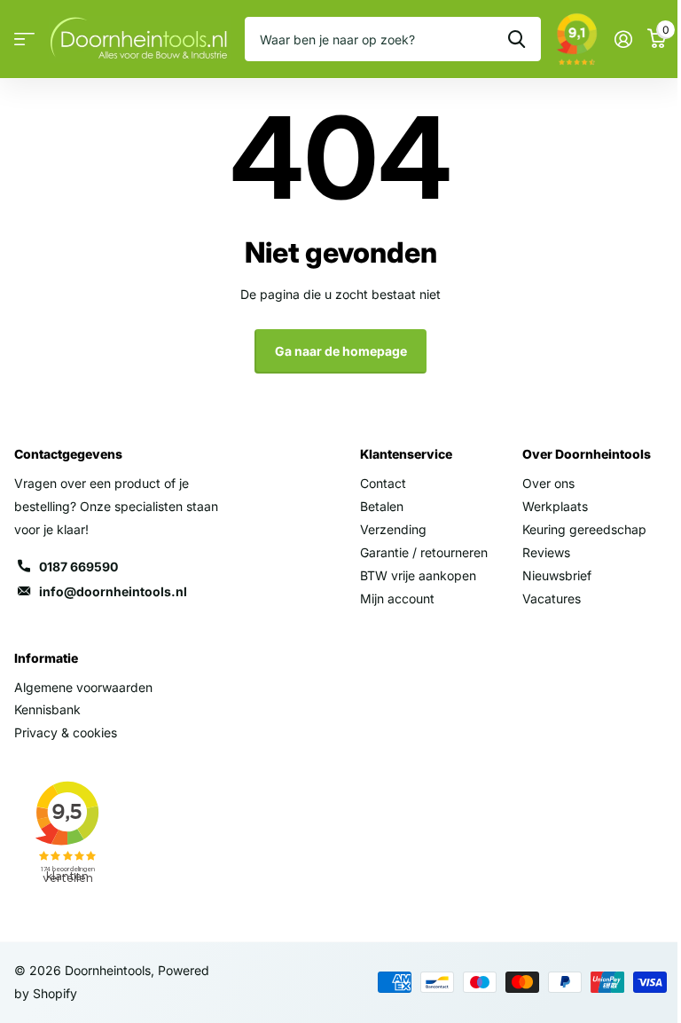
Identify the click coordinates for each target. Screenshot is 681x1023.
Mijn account (397, 598)
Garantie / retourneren (424, 552)
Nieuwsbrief (556, 575)
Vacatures (551, 598)
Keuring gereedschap (584, 529)
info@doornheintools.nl (113, 591)
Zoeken (516, 39)
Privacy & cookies (65, 732)
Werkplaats (555, 506)
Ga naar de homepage (341, 350)
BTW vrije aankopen (418, 575)
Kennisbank (47, 709)
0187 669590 (78, 566)
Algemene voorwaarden (83, 687)
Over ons (548, 483)
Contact (383, 483)
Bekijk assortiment (24, 39)
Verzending (393, 529)
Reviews (546, 552)
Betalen (381, 506)
